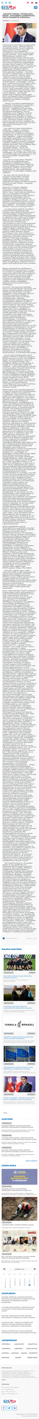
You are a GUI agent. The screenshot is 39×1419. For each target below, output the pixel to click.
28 (29, 1285)
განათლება (32, 1344)
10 (10, 1281)
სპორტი (24, 1353)
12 (19, 1281)
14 (29, 1281)
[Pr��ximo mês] (34, 1269)
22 (34, 1283)
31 (10, 1287)
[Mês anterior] (4, 1269)
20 (24, 1283)
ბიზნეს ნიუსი (32, 1357)
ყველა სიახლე (31, 1161)
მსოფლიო (33, 1353)
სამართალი (19, 1344)
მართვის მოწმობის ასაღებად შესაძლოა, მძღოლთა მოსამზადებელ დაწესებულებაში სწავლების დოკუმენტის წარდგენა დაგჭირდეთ (18, 1299)
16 (5, 1283)
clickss (5, 1113)
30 (5, 1287)
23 (5, 1285)
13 (24, 1281)
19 (19, 1283)
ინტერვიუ (5, 1357)
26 (19, 1285)
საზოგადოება (31, 1348)
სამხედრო (18, 1348)
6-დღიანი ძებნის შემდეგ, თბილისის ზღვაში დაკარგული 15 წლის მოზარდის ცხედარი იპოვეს (18, 1309)
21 (29, 1283)
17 (10, 1283)
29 (34, 1285)
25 (15, 1285)
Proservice (33, 1416)
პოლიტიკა (6, 1344)
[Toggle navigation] (35, 7)
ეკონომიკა (6, 1348)
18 (15, 1283)
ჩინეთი (18, 1357)
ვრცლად (4, 1379)
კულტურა (5, 1353)
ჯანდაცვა (15, 1353)
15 (34, 1281)
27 (24, 1285)
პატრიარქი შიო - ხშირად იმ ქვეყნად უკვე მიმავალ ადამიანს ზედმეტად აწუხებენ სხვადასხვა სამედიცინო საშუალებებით (17, 1324)
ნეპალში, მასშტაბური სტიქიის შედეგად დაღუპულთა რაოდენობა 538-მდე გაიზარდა (18, 1316)
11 (15, 1281)
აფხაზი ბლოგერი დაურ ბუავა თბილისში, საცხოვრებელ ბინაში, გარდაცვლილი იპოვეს (19, 1332)
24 (10, 1285)
